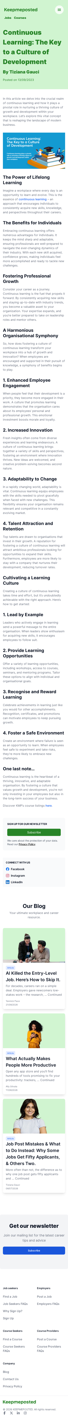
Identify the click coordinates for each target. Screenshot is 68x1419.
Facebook (17, 869)
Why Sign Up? (12, 1311)
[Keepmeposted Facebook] (4, 1413)
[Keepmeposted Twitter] (11, 1413)
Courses (20, 18)
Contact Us (11, 1379)
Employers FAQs (48, 1304)
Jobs (7, 18)
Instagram (18, 875)
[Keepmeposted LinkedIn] (18, 1413)
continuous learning (33, 199)
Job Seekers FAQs (15, 1304)
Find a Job (10, 1296)
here (49, 805)
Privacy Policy (27, 844)
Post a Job (44, 1296)
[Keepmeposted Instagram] (25, 1413)
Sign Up (8, 1318)
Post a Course (47, 1339)
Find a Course (12, 1339)
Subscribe (34, 832)
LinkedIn (17, 882)
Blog (6, 1372)
